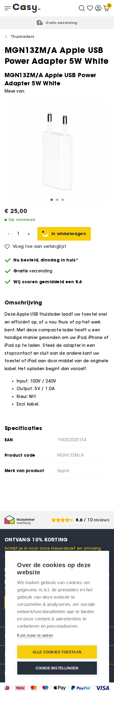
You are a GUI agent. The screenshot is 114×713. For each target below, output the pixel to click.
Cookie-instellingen (57, 668)
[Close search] (82, 8)
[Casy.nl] (26, 8)
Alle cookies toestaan (57, 652)
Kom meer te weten (35, 635)
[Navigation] (8, 8)
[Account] (98, 8)
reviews (101, 520)
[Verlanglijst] (90, 8)
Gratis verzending (61, 23)
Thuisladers (22, 36)
